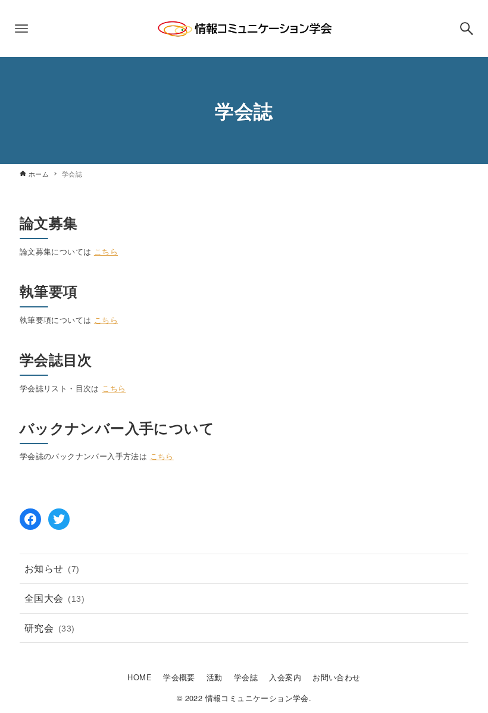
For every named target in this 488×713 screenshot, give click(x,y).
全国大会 (54, 598)
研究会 (49, 628)
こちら (106, 251)
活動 (215, 677)
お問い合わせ (336, 677)
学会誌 (246, 677)
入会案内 (285, 677)
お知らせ (52, 568)
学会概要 (179, 677)
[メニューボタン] (21, 28)
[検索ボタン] (466, 28)
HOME (139, 677)
